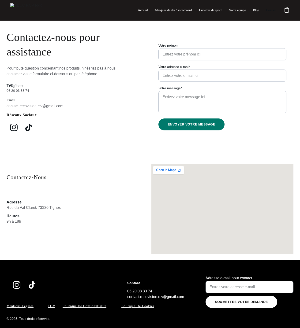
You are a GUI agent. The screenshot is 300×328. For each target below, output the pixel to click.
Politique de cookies (137, 306)
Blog (256, 10)
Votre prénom (168, 45)
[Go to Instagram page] (14, 127)
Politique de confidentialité (84, 306)
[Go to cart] (287, 10)
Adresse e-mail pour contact (229, 278)
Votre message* (170, 88)
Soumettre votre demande (241, 302)
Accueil (143, 10)
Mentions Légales (20, 306)
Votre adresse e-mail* (174, 67)
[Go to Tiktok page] (28, 127)
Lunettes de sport (210, 10)
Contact (271, 10)
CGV (51, 306)
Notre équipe (237, 10)
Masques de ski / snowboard (173, 10)
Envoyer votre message (191, 124)
